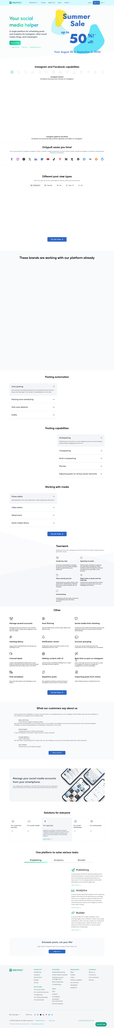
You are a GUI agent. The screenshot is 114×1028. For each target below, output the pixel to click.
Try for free (15, 43)
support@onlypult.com (86, 1020)
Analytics (37, 975)
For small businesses (41, 997)
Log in (90, 2)
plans (43, 2)
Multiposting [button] (65, 438)
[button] (18, 829)
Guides (72, 975)
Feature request (57, 1003)
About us (51, 2)
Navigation (74, 985)
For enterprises (39, 1000)
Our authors (74, 982)
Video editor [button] (17, 507)
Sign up (96, 2)
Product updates (76, 980)
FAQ (53, 991)
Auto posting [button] (17, 387)
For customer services (41, 992)
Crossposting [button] (65, 451)
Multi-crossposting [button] (67, 458)
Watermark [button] (17, 515)
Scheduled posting (58, 972)
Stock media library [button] (20, 523)
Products (33, 2)
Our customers (94, 977)
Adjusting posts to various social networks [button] (78, 474)
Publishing (37, 972)
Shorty (36, 982)
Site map (52, 1020)
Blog (60, 2)
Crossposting (56, 984)
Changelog (56, 996)
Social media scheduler (60, 975)
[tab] (35, 185)
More (66, 2)
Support (55, 994)
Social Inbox (38, 977)
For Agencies (38, 995)
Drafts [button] (14, 415)
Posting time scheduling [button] (22, 399)
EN (102, 2)
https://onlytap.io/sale (37, 1024)
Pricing (91, 980)
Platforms (73, 987)
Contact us (92, 975)
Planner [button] (62, 466)
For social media (39, 989)
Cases (72, 977)
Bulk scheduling (57, 982)
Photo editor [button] (17, 496)
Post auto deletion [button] (20, 407)
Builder (36, 980)
